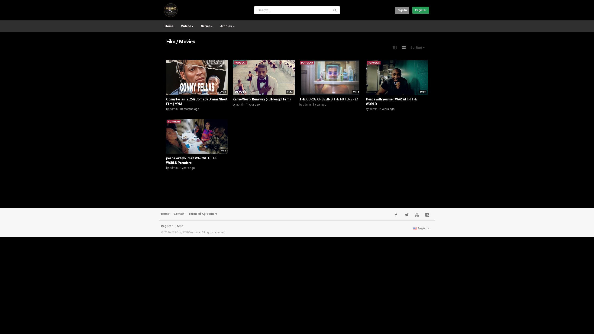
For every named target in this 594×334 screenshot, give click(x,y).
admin (174, 109)
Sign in (402, 10)
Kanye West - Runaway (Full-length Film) (262, 99)
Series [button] (205, 26)
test (180, 226)
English (422, 228)
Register (420, 10)
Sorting (416, 47)
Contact (179, 213)
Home (169, 26)
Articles (226, 26)
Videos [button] (186, 26)
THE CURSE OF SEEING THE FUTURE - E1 (328, 99)
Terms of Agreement (203, 213)
